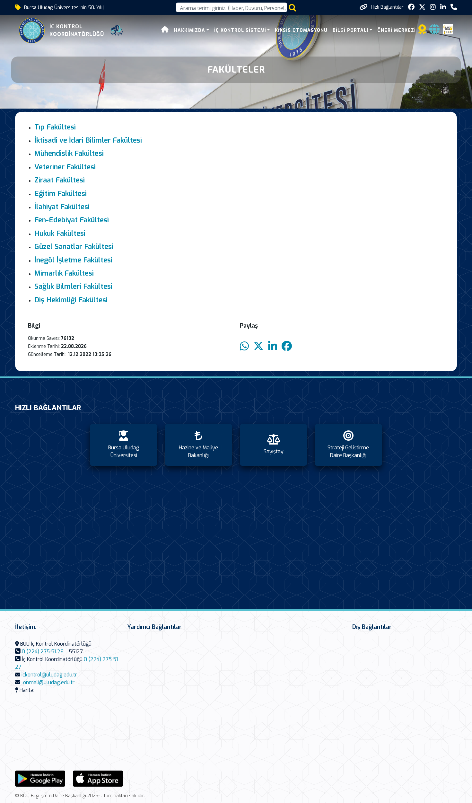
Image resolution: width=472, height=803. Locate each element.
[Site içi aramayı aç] (292, 8)
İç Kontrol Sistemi (240, 30)
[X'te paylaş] (258, 346)
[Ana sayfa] (165, 30)
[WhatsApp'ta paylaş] (244, 346)
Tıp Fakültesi (55, 127)
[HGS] (448, 28)
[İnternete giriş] (434, 31)
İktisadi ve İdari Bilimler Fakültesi (88, 140)
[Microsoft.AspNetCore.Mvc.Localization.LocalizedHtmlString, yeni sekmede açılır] (40, 778)
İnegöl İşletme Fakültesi (73, 260)
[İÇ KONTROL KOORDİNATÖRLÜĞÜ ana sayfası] (32, 30)
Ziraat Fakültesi (59, 180)
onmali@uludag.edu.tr (48, 682)
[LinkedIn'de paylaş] (272, 346)
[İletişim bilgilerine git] (453, 7)
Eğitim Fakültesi (60, 193)
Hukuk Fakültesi (59, 233)
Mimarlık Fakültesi (64, 273)
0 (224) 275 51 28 (43, 651)
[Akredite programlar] (422, 31)
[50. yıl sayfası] (116, 30)
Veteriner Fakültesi (65, 167)
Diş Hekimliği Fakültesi (71, 299)
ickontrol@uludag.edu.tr (49, 674)
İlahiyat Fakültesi (62, 206)
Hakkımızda (189, 30)
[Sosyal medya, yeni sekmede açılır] (411, 7)
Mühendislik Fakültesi (69, 153)
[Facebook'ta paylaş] (287, 346)
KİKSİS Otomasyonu (301, 30)
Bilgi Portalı (350, 30)
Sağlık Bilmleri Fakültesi (73, 286)
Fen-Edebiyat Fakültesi (71, 220)
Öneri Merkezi (396, 30)
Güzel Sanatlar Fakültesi (73, 246)
